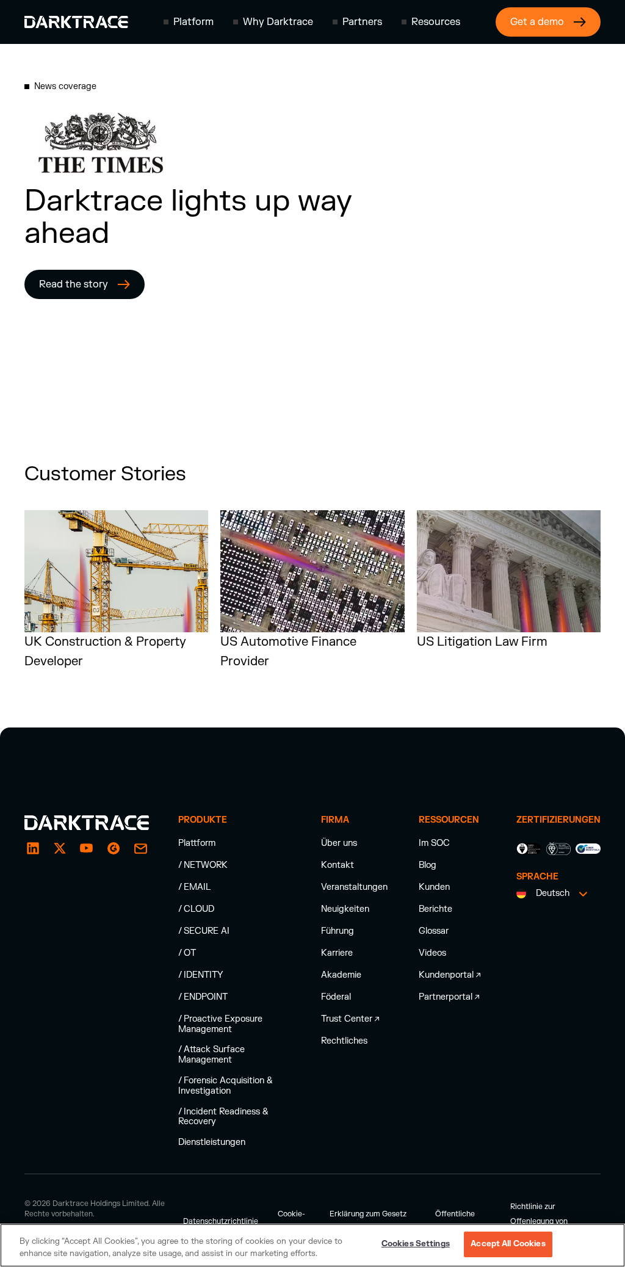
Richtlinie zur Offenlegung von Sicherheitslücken (541, 1221)
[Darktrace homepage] (76, 22)
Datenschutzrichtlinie (220, 1221)
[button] (188, 22)
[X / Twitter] (59, 848)
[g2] (113, 848)
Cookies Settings (415, 1244)
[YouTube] (86, 848)
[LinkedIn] (33, 848)
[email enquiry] (140, 848)
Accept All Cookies (508, 1244)
